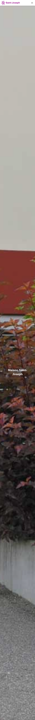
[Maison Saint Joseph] (12, 3)
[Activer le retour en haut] (32, 717)
